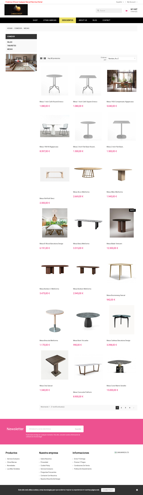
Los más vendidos (13, 469)
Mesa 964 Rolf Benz (47, 198)
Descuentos (67, 20)
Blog (95, 20)
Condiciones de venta (82, 465)
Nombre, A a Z (122, 58)
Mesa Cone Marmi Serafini (116, 386)
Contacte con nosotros (49, 475)
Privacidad (44, 462)
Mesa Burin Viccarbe (80, 341)
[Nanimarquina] (21, 63)
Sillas (9, 42)
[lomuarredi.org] (122, 452)
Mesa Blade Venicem (114, 244)
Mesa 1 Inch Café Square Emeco (85, 102)
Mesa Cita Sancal (46, 386)
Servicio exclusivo (13, 459)
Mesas (10, 49)
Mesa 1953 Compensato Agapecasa (120, 102)
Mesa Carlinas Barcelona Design (118, 341)
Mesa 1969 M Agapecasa (49, 147)
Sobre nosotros (46, 459)
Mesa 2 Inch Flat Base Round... (84, 147)
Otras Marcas (49, 20)
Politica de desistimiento (83, 469)
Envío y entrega (79, 459)
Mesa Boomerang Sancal (116, 295)
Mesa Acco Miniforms (81, 192)
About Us (83, 20)
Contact (106, 20)
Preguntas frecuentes (48, 472)
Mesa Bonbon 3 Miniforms (49, 289)
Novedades (11, 465)
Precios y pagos (80, 462)
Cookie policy (45, 465)
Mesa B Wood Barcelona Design (51, 244)
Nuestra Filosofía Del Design (50, 479)
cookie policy (108, 490)
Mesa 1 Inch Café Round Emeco (51, 102)
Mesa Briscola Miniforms (49, 341)
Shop (35, 20)
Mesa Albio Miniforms (115, 192)
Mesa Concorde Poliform (82, 392)
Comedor (11, 36)
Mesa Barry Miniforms (81, 244)
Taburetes (11, 46)
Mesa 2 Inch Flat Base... (115, 147)
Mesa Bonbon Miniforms (82, 289)
